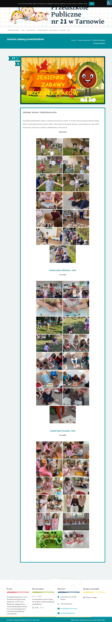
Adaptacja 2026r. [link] (37, 596)
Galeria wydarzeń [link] (84, 40)
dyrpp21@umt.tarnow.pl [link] (68, 608)
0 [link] (42, 607)
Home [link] (73, 40)
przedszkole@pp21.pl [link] (67, 613)
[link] (109, 2)
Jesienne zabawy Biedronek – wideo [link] (62, 270)
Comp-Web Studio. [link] (98, 620)
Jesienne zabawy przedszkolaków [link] (40, 112)
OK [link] (91, 4)
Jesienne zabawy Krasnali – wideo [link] (62, 431)
